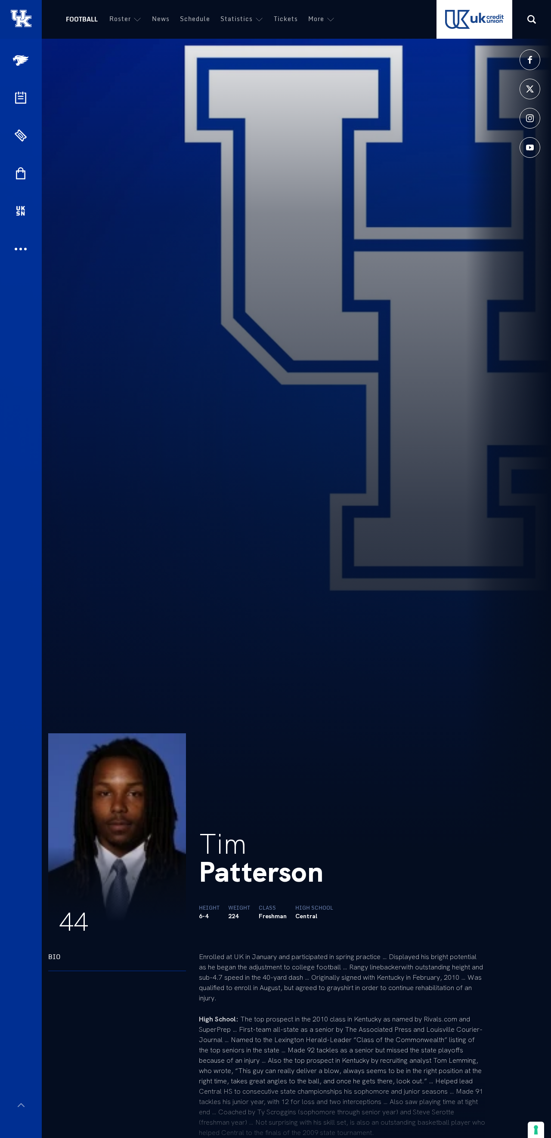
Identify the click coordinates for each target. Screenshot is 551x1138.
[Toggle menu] (21, 1105)
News (161, 19)
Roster (120, 19)
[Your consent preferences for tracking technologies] (536, 1130)
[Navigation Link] (21, 60)
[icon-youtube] (530, 147)
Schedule (195, 19)
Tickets (286, 19)
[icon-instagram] (530, 118)
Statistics (236, 19)
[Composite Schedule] (20, 98)
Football (82, 19)
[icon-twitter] (530, 89)
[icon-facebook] (530, 59)
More (316, 19)
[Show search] (531, 19)
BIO (54, 957)
